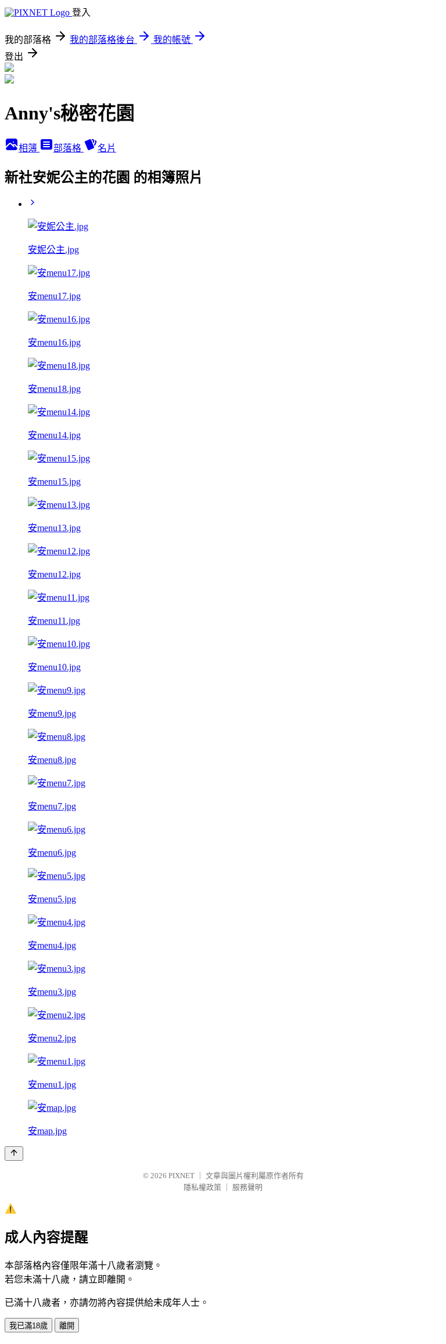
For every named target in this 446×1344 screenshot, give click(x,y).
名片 (107, 148)
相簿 (29, 148)
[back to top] (14, 1153)
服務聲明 (247, 1187)
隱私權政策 (202, 1187)
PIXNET (181, 1175)
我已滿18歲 (28, 1325)
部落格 (68, 148)
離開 (66, 1325)
